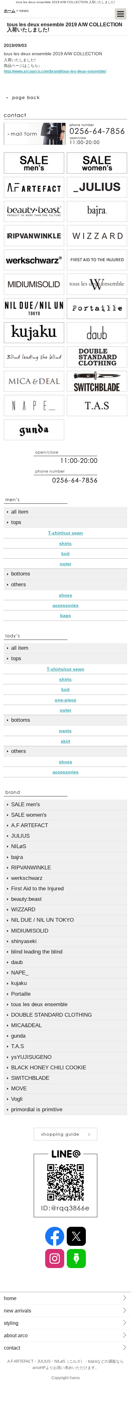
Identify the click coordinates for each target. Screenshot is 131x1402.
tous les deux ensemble (39, 1004)
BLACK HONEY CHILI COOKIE (48, 1068)
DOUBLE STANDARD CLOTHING (51, 1015)
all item (19, 512)
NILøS (18, 846)
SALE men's (25, 804)
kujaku (19, 983)
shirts (65, 543)
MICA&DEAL (26, 1025)
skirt (65, 741)
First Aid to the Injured (37, 889)
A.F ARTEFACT (29, 825)
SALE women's (29, 815)
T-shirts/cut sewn (65, 669)
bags (65, 615)
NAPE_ (19, 973)
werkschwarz (27, 878)
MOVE (19, 1089)
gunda (18, 1036)
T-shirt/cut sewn (65, 532)
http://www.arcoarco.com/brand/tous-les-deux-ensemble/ (55, 71)
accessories (65, 605)
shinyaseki (24, 941)
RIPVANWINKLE (31, 868)
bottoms (20, 574)
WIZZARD (23, 910)
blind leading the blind (36, 952)
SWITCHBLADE (30, 1078)
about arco (16, 1335)
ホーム (9, 11)
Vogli (17, 1099)
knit (65, 553)
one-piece (65, 699)
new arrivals (17, 1310)
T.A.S (17, 1046)
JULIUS (20, 836)
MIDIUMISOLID (29, 931)
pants (65, 730)
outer (65, 563)
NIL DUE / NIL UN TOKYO (42, 920)
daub (17, 962)
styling (11, 1323)
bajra (17, 857)
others (18, 584)
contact (12, 1348)
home (10, 1298)
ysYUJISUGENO (31, 1057)
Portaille (21, 994)
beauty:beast (26, 899)
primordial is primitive (36, 1109)
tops (16, 522)
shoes (65, 595)
